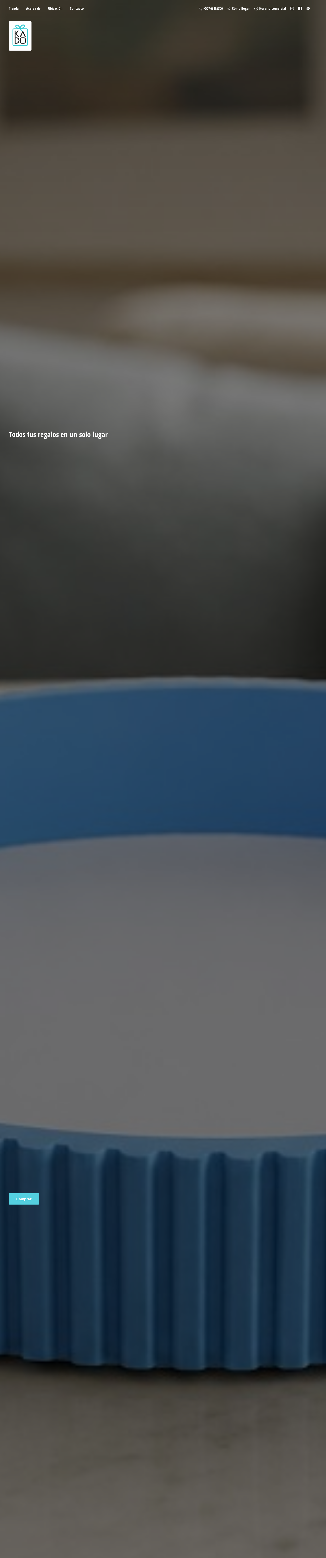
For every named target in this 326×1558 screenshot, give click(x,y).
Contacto (77, 8)
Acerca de (33, 8)
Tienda (14, 8)
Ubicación (55, 8)
